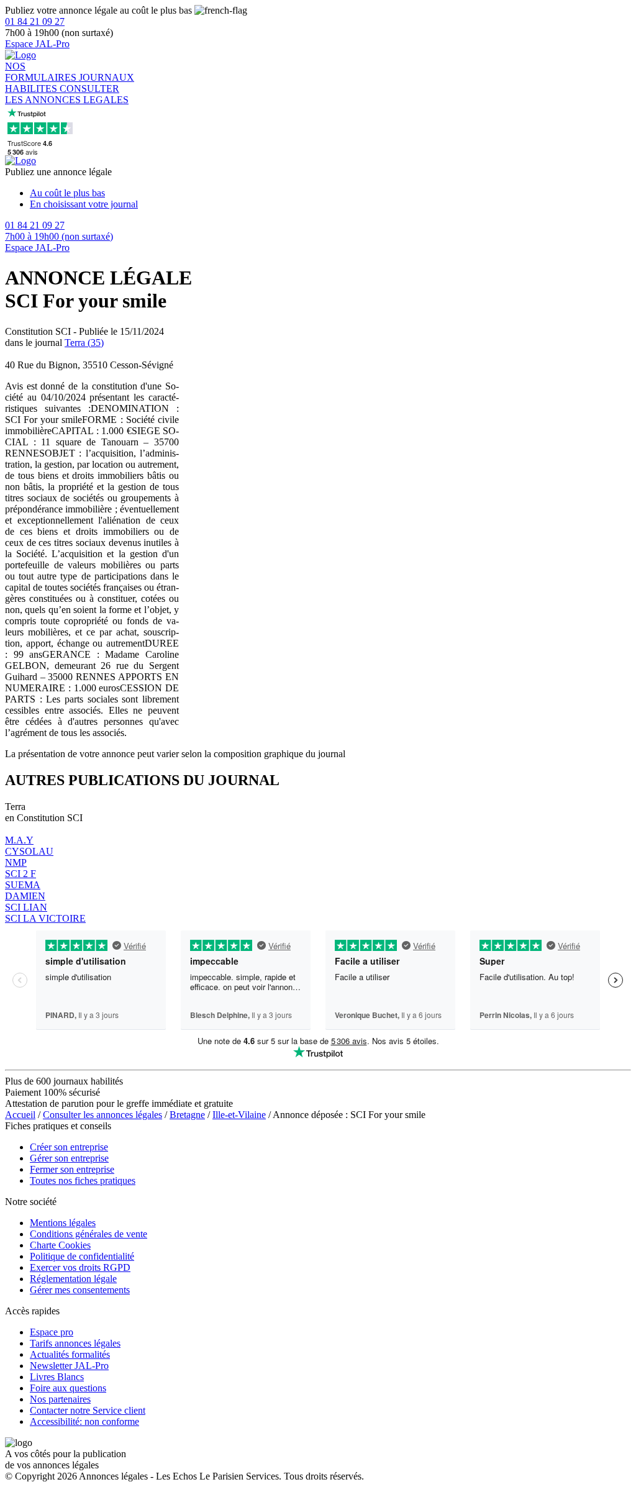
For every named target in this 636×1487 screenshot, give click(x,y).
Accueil (20, 1114)
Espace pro (51, 1332)
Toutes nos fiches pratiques (82, 1180)
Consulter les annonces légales (102, 1114)
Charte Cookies (60, 1245)
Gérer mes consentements (80, 1290)
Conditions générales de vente (88, 1234)
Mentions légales (63, 1222)
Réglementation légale (73, 1278)
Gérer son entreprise (69, 1158)
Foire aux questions (68, 1388)
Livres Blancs (57, 1376)
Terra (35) (84, 342)
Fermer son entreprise (72, 1169)
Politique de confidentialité (82, 1256)
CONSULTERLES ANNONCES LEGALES (67, 94)
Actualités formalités (70, 1354)
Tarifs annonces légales (75, 1343)
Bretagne (187, 1114)
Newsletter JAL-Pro (69, 1365)
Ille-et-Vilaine (239, 1114)
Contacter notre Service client (87, 1410)
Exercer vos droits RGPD (80, 1267)
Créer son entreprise (69, 1147)
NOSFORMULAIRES (42, 72)
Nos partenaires (60, 1399)
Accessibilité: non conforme (84, 1421)
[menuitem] (330, 193)
